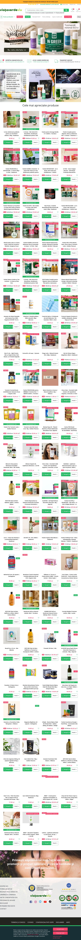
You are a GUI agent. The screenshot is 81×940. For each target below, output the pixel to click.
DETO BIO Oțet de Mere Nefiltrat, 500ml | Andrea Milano (12, 502)
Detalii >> (16, 142)
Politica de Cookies (33, 934)
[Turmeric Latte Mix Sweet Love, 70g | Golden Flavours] (31, 415)
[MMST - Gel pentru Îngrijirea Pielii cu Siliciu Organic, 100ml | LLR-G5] (31, 821)
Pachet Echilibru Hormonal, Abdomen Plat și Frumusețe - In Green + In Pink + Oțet (31, 244)
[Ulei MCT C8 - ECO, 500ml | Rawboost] (31, 526)
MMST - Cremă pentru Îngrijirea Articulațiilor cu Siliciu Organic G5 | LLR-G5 (50, 797)
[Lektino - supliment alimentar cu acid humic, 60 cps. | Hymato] (50, 821)
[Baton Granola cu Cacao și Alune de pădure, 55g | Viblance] (50, 378)
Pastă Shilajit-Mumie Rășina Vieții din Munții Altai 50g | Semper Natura (50, 686)
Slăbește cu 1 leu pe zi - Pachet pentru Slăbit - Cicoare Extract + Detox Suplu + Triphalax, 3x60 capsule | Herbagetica (50, 578)
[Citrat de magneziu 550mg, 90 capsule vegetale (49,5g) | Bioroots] (11, 747)
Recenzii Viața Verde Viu (9, 892)
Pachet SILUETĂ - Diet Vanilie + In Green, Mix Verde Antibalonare (31, 207)
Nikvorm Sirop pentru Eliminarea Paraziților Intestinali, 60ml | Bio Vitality (12, 465)
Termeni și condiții (18, 922)
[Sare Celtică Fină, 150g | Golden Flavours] (31, 747)
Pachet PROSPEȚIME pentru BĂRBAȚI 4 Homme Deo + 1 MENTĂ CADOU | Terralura (30, 391)
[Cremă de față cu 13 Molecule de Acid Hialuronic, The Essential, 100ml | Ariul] (50, 304)
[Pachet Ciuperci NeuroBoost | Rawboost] (50, 526)
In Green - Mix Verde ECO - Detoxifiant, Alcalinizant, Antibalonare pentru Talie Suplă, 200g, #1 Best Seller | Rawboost (30, 135)
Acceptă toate (60, 929)
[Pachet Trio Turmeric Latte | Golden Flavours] (11, 415)
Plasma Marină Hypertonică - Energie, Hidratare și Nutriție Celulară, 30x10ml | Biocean (50, 244)
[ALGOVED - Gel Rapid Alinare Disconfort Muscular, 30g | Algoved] (50, 489)
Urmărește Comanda (8, 895)
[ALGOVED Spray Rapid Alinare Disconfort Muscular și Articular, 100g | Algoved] (69, 636)
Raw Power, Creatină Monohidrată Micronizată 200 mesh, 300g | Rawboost (50, 207)
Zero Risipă (68, 17)
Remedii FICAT (36, 17)
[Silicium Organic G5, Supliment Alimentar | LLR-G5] (31, 452)
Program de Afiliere (7, 900)
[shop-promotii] (42, 85)
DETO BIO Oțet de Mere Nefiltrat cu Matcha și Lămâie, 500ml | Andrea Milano (69, 760)
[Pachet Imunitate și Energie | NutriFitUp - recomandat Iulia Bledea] (69, 710)
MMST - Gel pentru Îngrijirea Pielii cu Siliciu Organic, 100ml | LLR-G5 (31, 834)
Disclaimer (60, 922)
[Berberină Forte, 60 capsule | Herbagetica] (11, 563)
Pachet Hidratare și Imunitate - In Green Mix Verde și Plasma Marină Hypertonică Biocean (11, 207)
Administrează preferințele (57, 937)
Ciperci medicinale (57, 17)
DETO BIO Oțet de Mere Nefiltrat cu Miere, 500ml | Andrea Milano (11, 613)
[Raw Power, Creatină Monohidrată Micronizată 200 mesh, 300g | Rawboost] (50, 194)
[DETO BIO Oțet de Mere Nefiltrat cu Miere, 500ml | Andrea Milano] (11, 599)
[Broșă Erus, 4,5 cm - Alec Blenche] (11, 636)
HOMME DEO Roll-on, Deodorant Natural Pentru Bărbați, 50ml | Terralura (50, 613)
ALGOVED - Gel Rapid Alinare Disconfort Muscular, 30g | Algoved (50, 502)
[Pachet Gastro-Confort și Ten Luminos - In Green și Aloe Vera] (11, 268)
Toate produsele (8, 17)
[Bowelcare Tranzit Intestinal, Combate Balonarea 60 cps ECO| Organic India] (31, 563)
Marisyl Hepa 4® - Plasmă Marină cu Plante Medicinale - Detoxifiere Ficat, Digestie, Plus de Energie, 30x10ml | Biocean (50, 430)
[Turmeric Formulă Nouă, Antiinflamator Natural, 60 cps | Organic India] (11, 378)
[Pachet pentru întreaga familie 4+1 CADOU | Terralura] (50, 120)
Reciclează (4, 903)
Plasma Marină (60, 12)
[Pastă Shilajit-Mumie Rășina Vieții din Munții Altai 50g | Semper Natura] (50, 673)
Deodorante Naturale (34, 12)
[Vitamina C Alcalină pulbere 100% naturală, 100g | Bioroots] (31, 304)
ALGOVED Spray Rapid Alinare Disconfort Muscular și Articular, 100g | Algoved (69, 650)
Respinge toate (60, 933)
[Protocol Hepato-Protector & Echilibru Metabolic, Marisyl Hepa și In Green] (69, 304)
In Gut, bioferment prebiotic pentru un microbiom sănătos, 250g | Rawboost (11, 133)
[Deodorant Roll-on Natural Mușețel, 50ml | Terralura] (11, 821)
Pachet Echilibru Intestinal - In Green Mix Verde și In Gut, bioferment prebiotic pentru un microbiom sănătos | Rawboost (31, 172)
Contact (79, 4)
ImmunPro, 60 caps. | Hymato (31, 353)
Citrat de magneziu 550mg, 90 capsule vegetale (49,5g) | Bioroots (11, 760)
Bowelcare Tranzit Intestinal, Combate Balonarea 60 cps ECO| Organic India (31, 576)
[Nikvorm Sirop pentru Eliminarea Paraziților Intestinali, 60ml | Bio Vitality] (11, 452)
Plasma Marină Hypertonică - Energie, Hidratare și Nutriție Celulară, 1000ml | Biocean (69, 281)
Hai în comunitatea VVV (8, 897)
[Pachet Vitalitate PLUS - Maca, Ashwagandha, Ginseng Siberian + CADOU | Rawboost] (69, 526)
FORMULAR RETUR (6, 889)
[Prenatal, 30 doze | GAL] (50, 636)
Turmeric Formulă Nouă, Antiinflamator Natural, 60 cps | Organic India (11, 391)
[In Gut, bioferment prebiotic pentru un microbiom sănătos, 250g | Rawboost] (11, 120)
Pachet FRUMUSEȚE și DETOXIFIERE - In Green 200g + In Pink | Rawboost (11, 170)
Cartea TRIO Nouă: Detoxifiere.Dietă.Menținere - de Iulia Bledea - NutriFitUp (69, 428)
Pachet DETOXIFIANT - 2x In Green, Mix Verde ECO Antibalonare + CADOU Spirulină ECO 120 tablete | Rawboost (50, 172)
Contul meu (65, 4)
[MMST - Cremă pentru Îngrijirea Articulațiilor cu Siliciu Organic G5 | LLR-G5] (50, 784)
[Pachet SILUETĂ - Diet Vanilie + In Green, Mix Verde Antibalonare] (31, 194)
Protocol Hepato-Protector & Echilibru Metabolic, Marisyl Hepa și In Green (69, 318)
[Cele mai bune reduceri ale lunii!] (68, 76)
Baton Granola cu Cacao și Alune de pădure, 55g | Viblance (50, 391)
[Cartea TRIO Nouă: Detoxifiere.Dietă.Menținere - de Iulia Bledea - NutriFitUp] (69, 415)
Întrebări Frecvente (7, 906)
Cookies (30, 922)
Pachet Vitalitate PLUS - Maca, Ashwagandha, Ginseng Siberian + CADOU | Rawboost (69, 539)
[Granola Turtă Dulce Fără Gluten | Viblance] (50, 747)
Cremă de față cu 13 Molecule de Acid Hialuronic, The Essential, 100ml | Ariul (50, 318)
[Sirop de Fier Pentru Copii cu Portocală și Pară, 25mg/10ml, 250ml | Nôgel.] (69, 784)
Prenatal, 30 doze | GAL (50, 648)
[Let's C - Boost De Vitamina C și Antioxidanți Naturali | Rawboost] (11, 526)
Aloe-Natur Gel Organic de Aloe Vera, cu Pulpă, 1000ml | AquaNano (69, 686)
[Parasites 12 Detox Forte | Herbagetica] (11, 673)
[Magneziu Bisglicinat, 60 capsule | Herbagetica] (31, 710)
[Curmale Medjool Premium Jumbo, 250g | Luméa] (69, 599)
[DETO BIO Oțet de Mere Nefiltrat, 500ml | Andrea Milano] (11, 489)
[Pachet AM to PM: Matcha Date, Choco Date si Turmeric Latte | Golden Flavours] (69, 231)
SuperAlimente (49, 12)
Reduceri (19, 17)
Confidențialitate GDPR (45, 922)
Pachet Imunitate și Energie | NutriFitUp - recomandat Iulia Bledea (69, 723)
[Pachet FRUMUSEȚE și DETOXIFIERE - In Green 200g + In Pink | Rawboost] (11, 157)
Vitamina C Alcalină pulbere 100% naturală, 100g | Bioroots (30, 318)
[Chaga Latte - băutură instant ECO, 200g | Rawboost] (50, 341)
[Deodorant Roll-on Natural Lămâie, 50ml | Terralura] (31, 599)
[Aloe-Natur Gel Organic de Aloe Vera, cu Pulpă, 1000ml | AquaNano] (69, 673)
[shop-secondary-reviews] (13, 85)
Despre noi (72, 4)
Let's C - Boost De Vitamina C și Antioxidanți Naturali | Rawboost (12, 539)
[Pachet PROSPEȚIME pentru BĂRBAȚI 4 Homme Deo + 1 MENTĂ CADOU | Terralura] (31, 378)
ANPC (68, 922)
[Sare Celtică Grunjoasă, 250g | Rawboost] (31, 784)
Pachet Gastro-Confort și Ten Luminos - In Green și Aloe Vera (11, 281)
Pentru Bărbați (46, 17)
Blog (79, 17)
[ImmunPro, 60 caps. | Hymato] (31, 341)
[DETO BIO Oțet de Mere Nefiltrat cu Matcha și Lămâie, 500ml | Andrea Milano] (69, 747)
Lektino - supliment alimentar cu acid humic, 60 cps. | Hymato (50, 834)
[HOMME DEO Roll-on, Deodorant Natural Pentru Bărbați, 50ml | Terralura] (50, 599)
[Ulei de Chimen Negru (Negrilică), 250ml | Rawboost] (69, 341)
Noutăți (28, 17)
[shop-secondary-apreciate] (68, 95)
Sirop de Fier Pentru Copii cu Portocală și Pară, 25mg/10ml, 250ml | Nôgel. (69, 797)
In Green (42, 12)
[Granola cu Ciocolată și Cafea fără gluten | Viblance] (11, 710)
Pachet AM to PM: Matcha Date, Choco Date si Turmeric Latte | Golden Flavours (69, 244)
